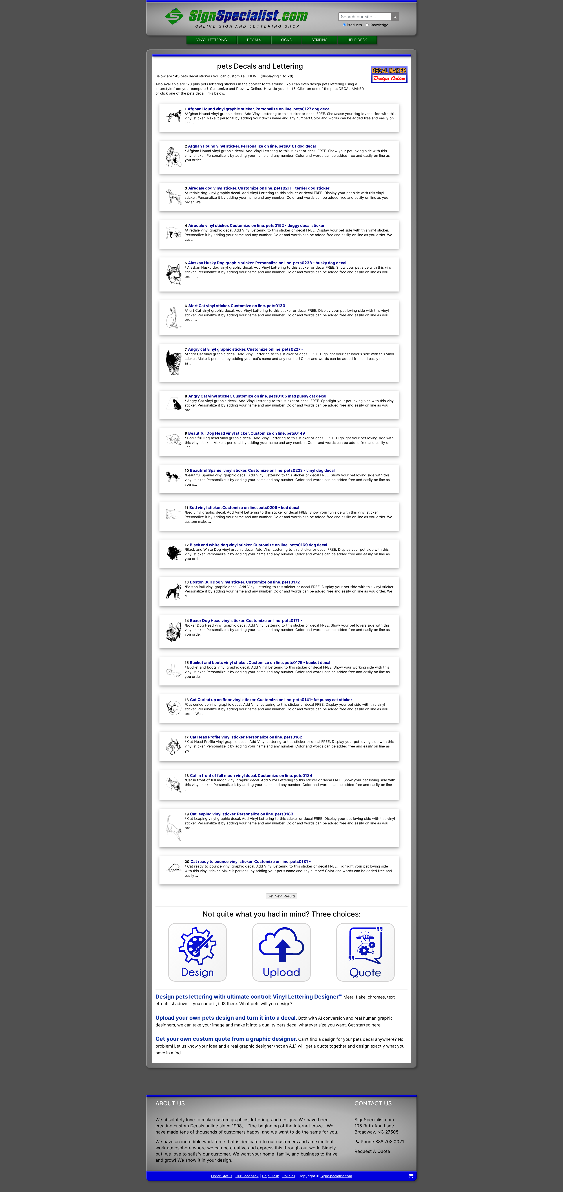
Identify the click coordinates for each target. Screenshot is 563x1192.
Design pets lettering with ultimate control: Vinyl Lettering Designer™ (249, 996)
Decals (254, 40)
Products (354, 25)
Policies (288, 1176)
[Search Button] (395, 16)
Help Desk (357, 40)
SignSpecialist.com (336, 1176)
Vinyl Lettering (211, 40)
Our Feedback (247, 1176)
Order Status (221, 1176)
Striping (319, 40)
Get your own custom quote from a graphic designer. (226, 1038)
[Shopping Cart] (411, 1176)
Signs (286, 40)
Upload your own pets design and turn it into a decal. (226, 1017)
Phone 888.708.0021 (382, 1141)
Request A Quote (372, 1151)
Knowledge (379, 25)
